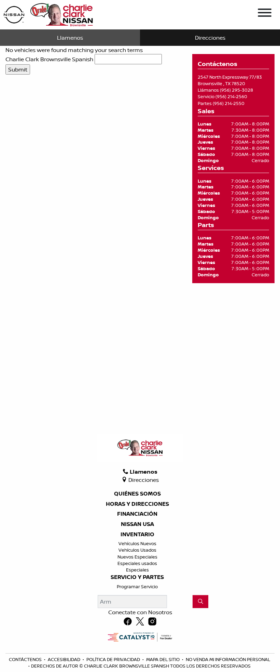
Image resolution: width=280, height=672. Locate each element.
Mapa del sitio (163, 659)
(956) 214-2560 (231, 96)
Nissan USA (137, 524)
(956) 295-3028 (236, 90)
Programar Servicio (137, 586)
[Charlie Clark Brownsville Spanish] (48, 14)
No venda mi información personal (228, 659)
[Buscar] (200, 601)
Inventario (137, 534)
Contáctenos (26, 659)
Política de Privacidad (113, 659)
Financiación (137, 514)
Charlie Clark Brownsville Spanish (49, 59)
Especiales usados (137, 563)
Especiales (137, 570)
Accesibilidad (64, 659)
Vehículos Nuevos (137, 543)
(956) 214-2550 (228, 103)
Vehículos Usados (137, 550)
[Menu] (265, 13)
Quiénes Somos (137, 494)
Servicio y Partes (137, 577)
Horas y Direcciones (137, 504)
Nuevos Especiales (137, 557)
